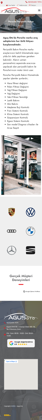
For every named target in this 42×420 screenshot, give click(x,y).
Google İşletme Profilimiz (33, 291)
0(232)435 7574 (34, 2)
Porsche (21, 26)
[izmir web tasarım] (7, 416)
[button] (39, 10)
